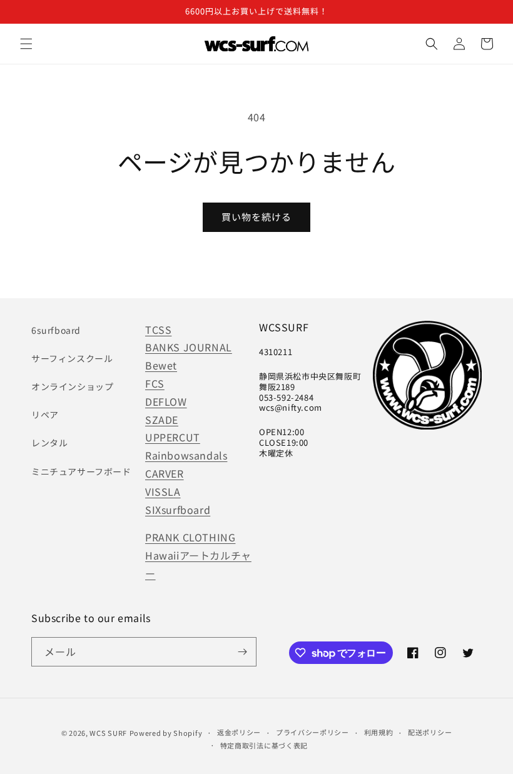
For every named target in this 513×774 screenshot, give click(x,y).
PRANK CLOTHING (190, 537)
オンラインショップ (72, 386)
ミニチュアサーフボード (81, 471)
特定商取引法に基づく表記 (264, 745)
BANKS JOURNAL (188, 346)
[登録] (242, 651)
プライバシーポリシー (312, 732)
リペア (45, 414)
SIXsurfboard (177, 509)
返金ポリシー (239, 732)
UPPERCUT (172, 437)
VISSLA (163, 491)
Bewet (161, 365)
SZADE (161, 419)
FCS (155, 383)
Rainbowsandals (186, 455)
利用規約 (379, 732)
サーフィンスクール (72, 358)
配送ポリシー (430, 732)
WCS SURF (108, 733)
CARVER (164, 473)
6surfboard (56, 330)
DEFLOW (166, 401)
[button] (26, 44)
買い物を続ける (256, 216)
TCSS (158, 329)
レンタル (49, 442)
